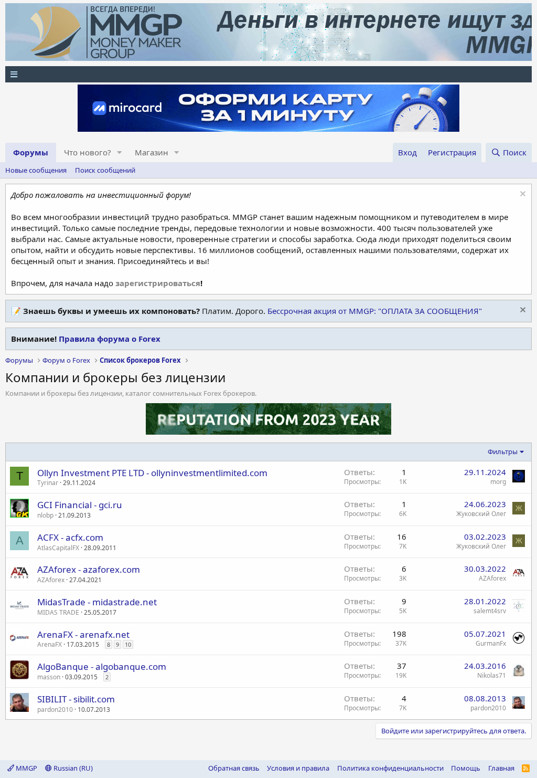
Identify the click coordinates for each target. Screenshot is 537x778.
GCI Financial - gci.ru (79, 505)
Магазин (151, 152)
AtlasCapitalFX (58, 547)
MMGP (25, 768)
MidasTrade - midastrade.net (97, 602)
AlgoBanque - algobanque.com (101, 666)
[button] (119, 152)
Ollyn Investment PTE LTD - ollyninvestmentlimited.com (152, 473)
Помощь (465, 768)
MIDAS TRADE (58, 612)
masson (48, 676)
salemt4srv (490, 610)
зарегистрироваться (157, 283)
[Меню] (268, 74)
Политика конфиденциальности (390, 768)
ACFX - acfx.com (70, 537)
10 (128, 644)
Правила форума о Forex (109, 338)
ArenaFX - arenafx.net (83, 634)
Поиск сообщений (105, 170)
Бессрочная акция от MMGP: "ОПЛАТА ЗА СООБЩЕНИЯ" (374, 311)
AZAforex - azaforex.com (88, 569)
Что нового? (87, 152)
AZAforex (51, 579)
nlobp (45, 515)
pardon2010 (55, 709)
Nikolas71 (491, 675)
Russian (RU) (72, 768)
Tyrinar (47, 482)
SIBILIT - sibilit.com (76, 699)
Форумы (30, 152)
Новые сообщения (36, 170)
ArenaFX (49, 644)
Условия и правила (298, 768)
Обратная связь (234, 768)
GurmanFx (491, 643)
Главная (501, 768)
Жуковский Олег (481, 513)
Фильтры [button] (503, 451)
